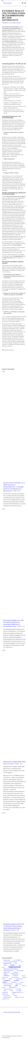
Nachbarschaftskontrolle (8, 983)
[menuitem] (21, 3)
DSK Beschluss (15, 974)
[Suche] (21, 3)
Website (15, 995)
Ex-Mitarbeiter (15, 975)
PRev (16, 985)
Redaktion (5, 22)
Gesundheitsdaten (15, 977)
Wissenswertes (17, 22)
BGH (16, 963)
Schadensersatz (13, 987)
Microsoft (21, 982)
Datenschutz (15, 966)
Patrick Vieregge (7, 985)
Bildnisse (5, 965)
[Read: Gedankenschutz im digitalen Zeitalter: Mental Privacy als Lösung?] (4, 650)
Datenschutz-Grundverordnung (11, 969)
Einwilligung (6, 975)
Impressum (5, 1012)
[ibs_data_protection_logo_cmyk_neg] (11, 3)
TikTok (5, 990)
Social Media (18, 989)
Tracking (11, 990)
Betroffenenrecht (7, 963)
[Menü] (25, 3)
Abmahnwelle (7, 960)
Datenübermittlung (20, 970)
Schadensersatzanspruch (8, 989)
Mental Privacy (13, 982)
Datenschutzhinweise (13, 1012)
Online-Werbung (19, 983)
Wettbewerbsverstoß (7, 997)
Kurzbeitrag (7, 980)
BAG (22, 961)
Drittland (5, 974)
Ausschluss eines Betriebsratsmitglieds (10, 961)
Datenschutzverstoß (8, 970)
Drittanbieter (15, 972)
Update (13, 993)
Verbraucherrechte (7, 995)
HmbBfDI (10, 978)
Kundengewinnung (19, 978)
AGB (19, 1012)
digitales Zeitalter (7, 972)
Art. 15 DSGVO (17, 960)
